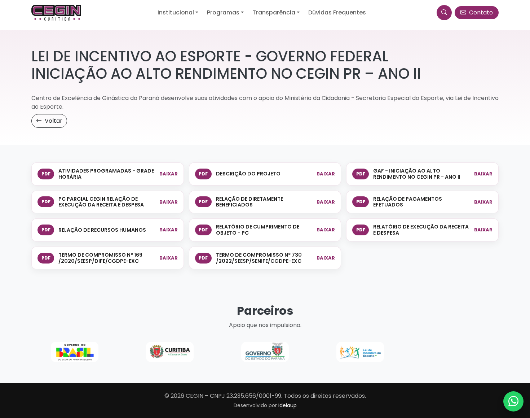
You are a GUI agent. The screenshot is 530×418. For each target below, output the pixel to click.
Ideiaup (287, 405)
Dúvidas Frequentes (337, 12)
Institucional (176, 12)
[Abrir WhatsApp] (513, 401)
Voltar (52, 121)
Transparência (273, 12)
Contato (480, 12)
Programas (223, 12)
